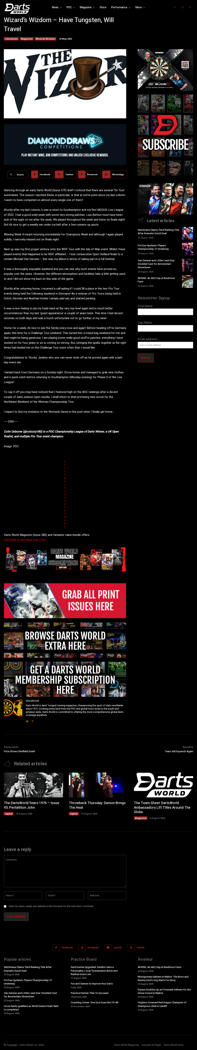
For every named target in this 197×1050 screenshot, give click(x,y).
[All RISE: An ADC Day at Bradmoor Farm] (187, 281)
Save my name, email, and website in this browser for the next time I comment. (51, 906)
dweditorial (32, 701)
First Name (145, 306)
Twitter (140, 948)
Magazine (27, 38)
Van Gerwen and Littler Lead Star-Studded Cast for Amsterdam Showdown (156, 264)
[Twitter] (190, 7)
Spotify (118, 948)
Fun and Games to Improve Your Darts (92, 983)
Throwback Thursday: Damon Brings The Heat (97, 805)
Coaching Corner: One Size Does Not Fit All (94, 1002)
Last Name (145, 322)
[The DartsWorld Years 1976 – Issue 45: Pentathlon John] (33, 785)
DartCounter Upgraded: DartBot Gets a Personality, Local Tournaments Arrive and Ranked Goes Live (94, 970)
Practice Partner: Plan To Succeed (89, 993)
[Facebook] (175, 7)
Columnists (11, 38)
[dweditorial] (13, 711)
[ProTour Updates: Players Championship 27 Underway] (187, 248)
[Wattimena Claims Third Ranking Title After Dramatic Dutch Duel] (187, 233)
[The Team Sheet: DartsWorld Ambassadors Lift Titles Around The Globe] (163, 785)
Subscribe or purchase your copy (25, 540)
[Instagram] (182, 7)
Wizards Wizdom (45, 38)
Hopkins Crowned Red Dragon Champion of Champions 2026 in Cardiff (162, 1004)
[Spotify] (108, 947)
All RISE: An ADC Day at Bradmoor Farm (156, 279)
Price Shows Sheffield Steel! (19, 751)
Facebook (67, 948)
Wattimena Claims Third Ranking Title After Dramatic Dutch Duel (158, 231)
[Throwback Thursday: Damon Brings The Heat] (98, 785)
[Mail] (27, 720)
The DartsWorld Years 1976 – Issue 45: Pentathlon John (31, 805)
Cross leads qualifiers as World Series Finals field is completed (31, 1007)
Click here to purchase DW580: (65, 494)
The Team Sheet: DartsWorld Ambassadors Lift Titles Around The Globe (162, 807)
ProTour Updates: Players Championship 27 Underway (153, 247)
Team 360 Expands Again (179, 751)
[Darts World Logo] (21, 8)
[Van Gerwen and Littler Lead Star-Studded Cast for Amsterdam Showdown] (187, 265)
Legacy (9, 813)
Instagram (93, 948)
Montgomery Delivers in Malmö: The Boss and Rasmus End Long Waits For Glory (163, 978)
